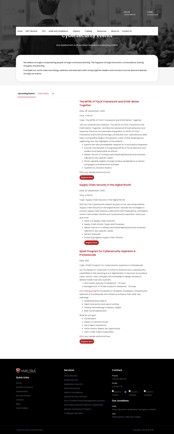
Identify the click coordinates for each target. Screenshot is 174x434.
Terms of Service (24, 430)
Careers (20, 399)
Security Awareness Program (77, 409)
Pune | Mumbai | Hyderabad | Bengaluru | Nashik (134, 409)
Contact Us (127, 31)
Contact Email (152, 14)
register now (87, 177)
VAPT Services (31, 31)
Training (88, 31)
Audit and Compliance (58, 31)
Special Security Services (75, 396)
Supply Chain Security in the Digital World (105, 185)
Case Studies (22, 408)
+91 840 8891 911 (119, 379)
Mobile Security (71, 380)
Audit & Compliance (73, 392)
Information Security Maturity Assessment (83, 404)
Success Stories (23, 395)
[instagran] (151, 31)
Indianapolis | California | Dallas (126, 417)
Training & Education (73, 413)
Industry (76, 31)
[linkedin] (156, 31)
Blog (18, 404)
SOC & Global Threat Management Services (84, 400)
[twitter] (143, 31)
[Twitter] (118, 393)
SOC (44, 31)
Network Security (72, 388)
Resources (101, 31)
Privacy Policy (37, 430)
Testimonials (22, 391)
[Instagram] (143, 392)
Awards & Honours (24, 387)
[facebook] (147, 31)
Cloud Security (70, 375)
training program (91, 291)
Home (19, 31)
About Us (115, 31)
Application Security (73, 384)
